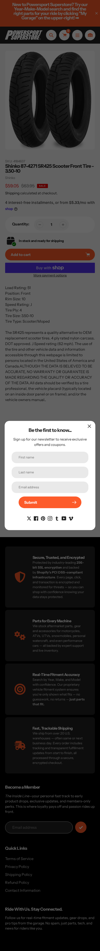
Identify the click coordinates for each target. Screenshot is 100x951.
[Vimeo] (71, 518)
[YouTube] (64, 518)
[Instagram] (50, 518)
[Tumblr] (57, 518)
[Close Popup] (89, 426)
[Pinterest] (43, 518)
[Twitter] (29, 518)
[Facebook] (36, 518)
